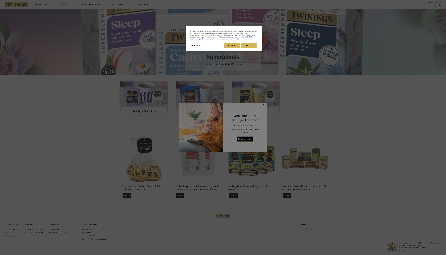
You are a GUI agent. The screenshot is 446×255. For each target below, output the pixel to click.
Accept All (232, 45)
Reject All (249, 45)
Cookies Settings (195, 45)
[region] (224, 38)
